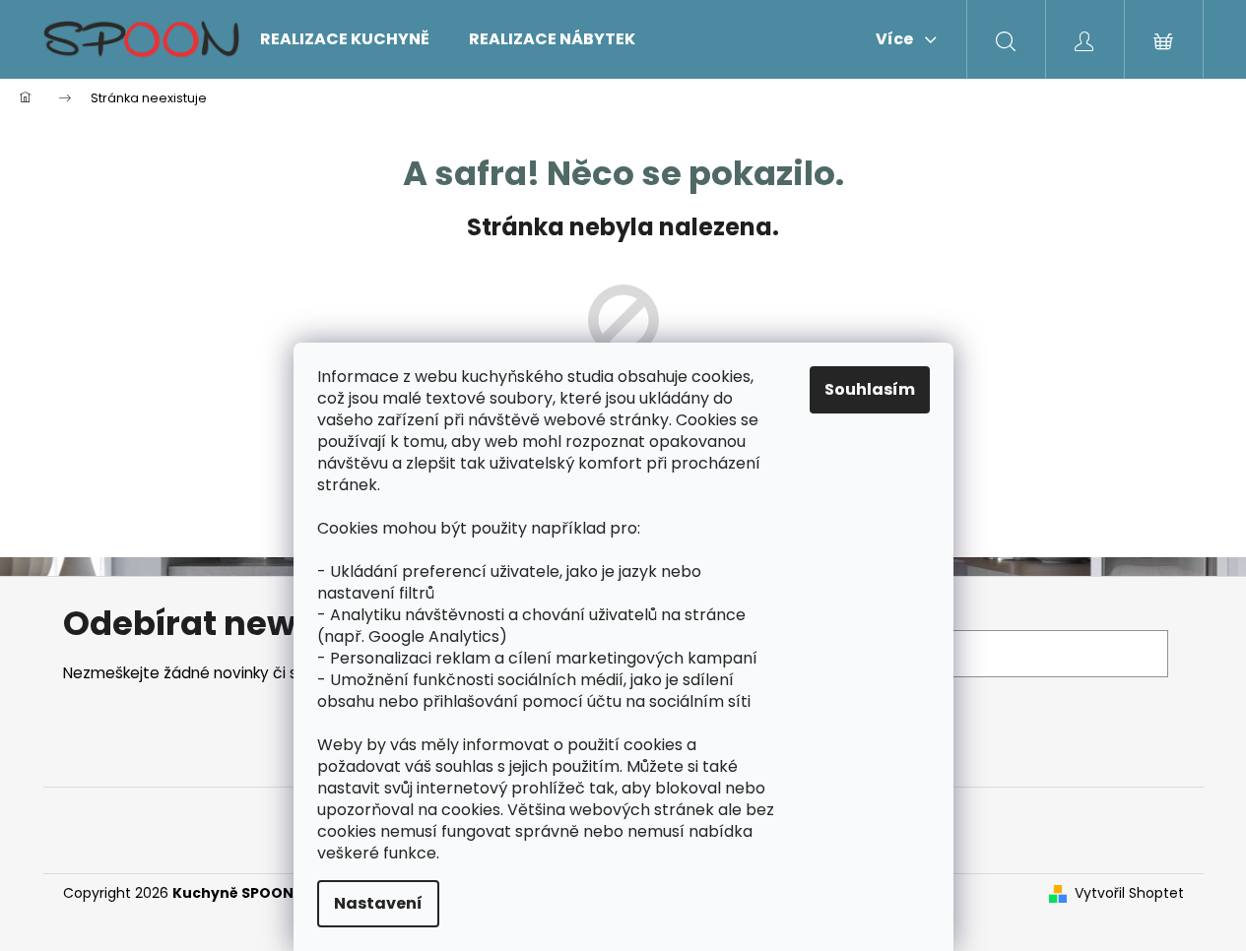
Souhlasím (869, 389)
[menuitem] (344, 39)
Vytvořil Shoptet (1129, 893)
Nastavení (378, 903)
